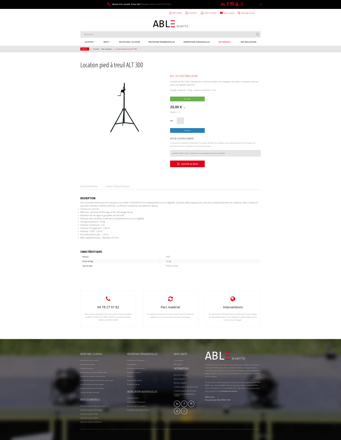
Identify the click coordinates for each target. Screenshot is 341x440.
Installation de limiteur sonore (138, 410)
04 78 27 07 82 (108, 307)
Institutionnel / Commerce (136, 406)
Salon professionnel (134, 380)
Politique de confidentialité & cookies (184, 395)
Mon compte (177, 13)
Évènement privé (133, 384)
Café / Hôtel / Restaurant (136, 402)
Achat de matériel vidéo (89, 414)
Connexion (193, 13)
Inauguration (132, 364)
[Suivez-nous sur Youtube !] (237, 4)
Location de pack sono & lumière (92, 388)
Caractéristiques (117, 186)
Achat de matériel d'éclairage (91, 410)
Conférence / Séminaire (136, 360)
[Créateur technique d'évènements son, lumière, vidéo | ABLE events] (170, 23)
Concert (130, 376)
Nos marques (107, 49)
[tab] (92, 186)
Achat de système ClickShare (91, 422)
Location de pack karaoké (89, 392)
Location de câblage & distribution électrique (96, 380)
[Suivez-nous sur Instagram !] (232, 4)
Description (89, 186)
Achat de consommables (89, 418)
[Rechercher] (258, 34)
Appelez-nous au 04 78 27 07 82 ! (141, 4)
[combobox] (170, 34)
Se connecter (179, 360)
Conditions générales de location (186, 387)
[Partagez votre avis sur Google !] (242, 4)
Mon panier (178, 364)
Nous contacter (179, 379)
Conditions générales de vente (185, 391)
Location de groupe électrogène (92, 384)
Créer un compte (210, 13)
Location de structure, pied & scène (93, 372)
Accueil (96, 49)
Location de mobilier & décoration (92, 376)
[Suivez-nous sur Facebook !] (228, 4)
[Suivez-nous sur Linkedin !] (223, 4)
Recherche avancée (181, 375)
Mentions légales (180, 383)
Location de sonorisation (89, 360)
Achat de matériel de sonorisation (92, 406)
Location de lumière (87, 364)
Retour (84, 49)
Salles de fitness (133, 398)
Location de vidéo (86, 368)
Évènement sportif (134, 372)
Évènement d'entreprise (136, 368)
